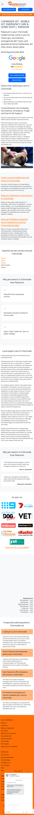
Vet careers (4, 731)
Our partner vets (6, 736)
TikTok (3, 789)
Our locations (5, 765)
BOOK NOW (25, 9)
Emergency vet (5, 763)
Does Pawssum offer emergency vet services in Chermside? (15, 673)
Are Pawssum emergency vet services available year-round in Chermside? (15, 695)
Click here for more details (17, 547)
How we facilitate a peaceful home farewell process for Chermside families (14, 222)
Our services (5, 755)
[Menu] (2, 4)
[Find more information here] (18, 791)
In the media (5, 741)
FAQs (2, 768)
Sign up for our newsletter (9, 746)
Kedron (3, 258)
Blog (2, 770)
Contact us (4, 725)
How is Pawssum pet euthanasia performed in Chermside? (15, 652)
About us (4, 723)
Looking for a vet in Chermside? (15, 632)
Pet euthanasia (5, 760)
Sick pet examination (7, 757)
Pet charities (5, 744)
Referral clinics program (8, 733)
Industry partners (6, 739)
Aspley (3, 260)
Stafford (3, 263)
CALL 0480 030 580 (8, 9)
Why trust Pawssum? (7, 728)
